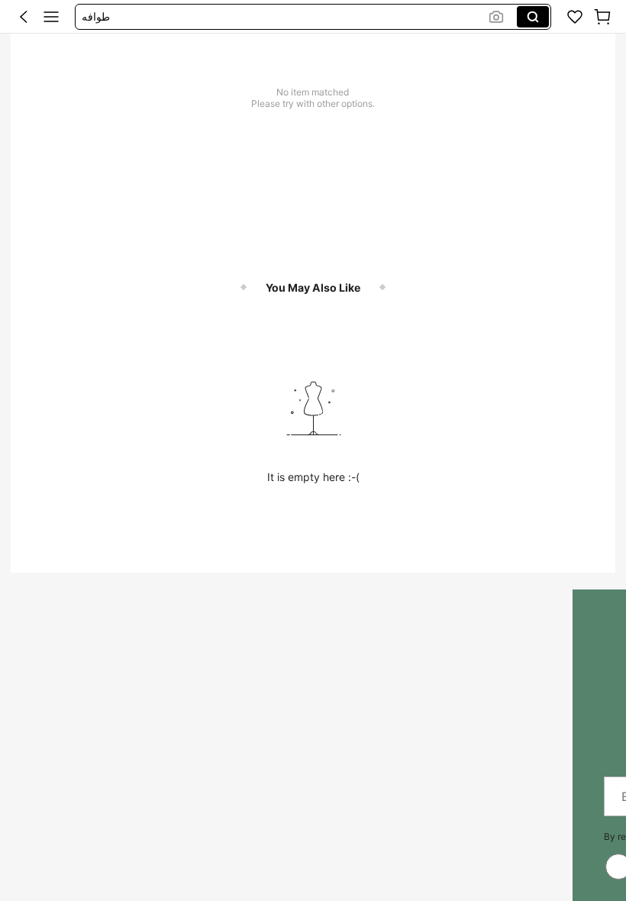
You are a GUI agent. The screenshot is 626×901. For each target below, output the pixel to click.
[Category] (51, 17)
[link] (575, 17)
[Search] (533, 16)
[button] (23, 17)
